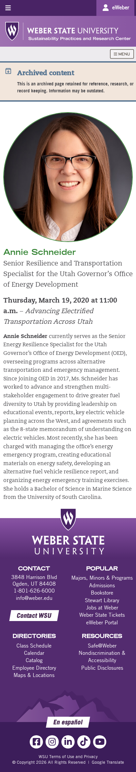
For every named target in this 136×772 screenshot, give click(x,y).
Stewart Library (102, 600)
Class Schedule (34, 645)
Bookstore (102, 592)
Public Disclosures (102, 667)
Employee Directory (34, 667)
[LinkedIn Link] (68, 741)
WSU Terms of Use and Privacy (68, 756)
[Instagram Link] (52, 741)
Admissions (102, 585)
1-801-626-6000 (34, 590)
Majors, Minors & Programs (102, 577)
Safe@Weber (102, 645)
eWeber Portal (102, 622)
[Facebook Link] (36, 741)
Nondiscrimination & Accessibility (102, 656)
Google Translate (108, 762)
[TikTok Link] (83, 741)
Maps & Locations (34, 675)
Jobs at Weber (102, 607)
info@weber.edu (34, 598)
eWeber (120, 7)
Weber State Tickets (102, 614)
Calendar (34, 653)
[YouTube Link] (99, 741)
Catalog (34, 660)
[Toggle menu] (8, 7)
